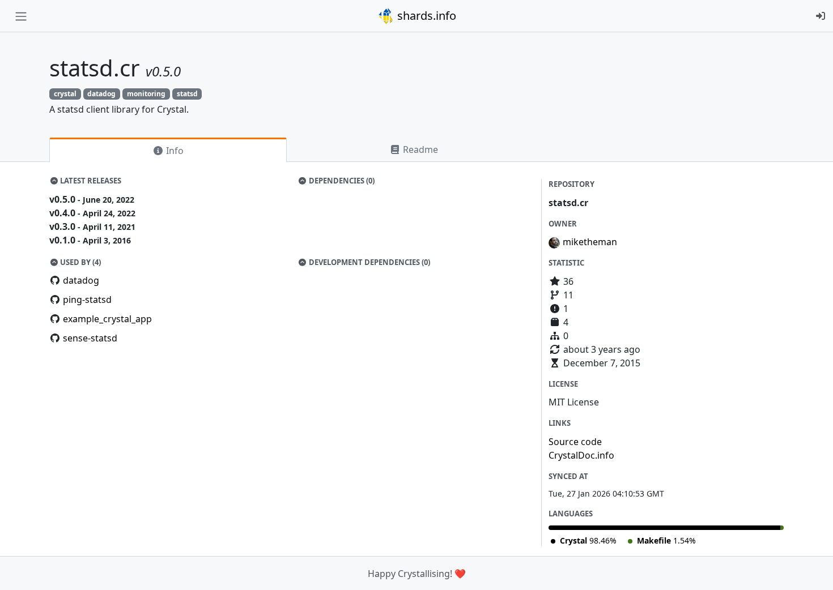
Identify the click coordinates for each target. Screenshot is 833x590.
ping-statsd (87, 299)
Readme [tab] (419, 149)
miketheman (590, 242)
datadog (101, 94)
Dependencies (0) (341, 181)
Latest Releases (89, 181)
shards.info (425, 15)
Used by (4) (79, 262)
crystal (65, 94)
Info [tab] (174, 150)
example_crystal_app (107, 319)
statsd (187, 94)
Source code (575, 441)
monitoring (146, 94)
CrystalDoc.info (581, 455)
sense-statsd (90, 338)
